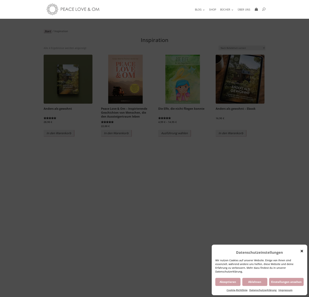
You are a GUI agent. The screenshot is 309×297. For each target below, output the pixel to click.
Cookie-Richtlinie (237, 290)
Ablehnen (254, 282)
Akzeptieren (228, 282)
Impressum (285, 290)
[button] (302, 251)
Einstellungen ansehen (286, 282)
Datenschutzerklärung (263, 290)
